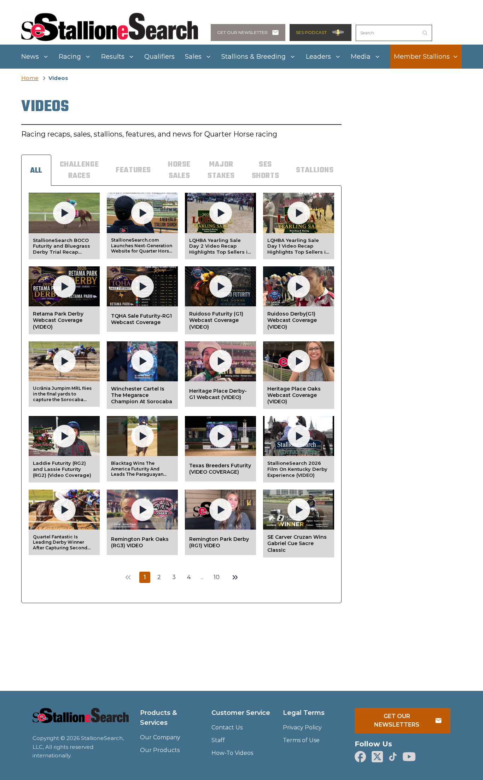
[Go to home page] (81, 720)
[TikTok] (393, 756)
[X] (377, 756)
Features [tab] (133, 170)
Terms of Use (301, 740)
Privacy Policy (302, 727)
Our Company (160, 737)
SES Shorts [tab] (265, 170)
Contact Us (227, 727)
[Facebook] (360, 756)
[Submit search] (425, 33)
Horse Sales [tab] (179, 170)
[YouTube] (409, 756)
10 (217, 577)
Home (30, 78)
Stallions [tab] (314, 170)
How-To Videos (232, 753)
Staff (218, 740)
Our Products (160, 750)
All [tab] (36, 170)
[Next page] (235, 577)
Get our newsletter (242, 32)
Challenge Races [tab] (79, 170)
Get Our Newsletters (396, 720)
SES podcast (311, 32)
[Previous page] (128, 577)
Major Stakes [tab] (221, 170)
